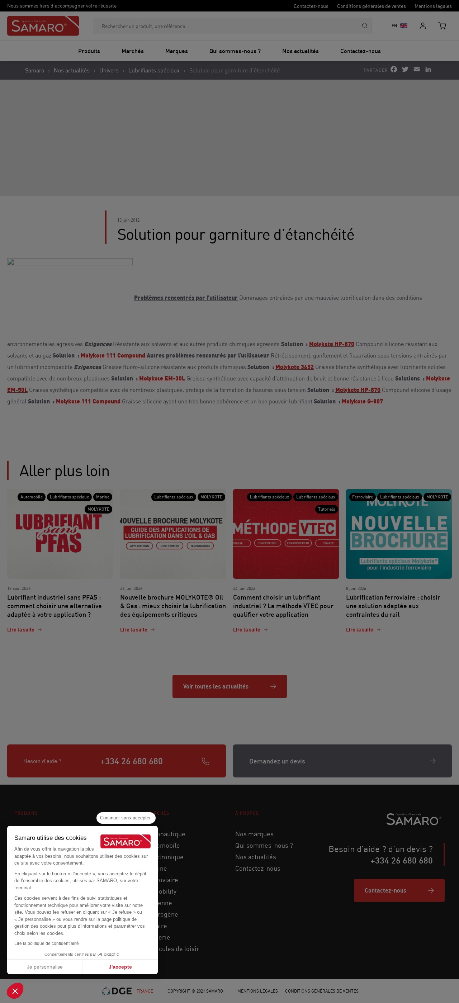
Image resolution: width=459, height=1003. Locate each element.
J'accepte (120, 967)
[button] (15, 990)
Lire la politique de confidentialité (46, 943)
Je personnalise (45, 967)
